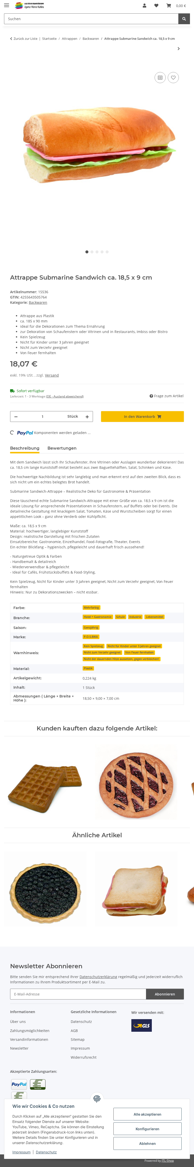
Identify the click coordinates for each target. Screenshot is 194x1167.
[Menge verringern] (15, 416)
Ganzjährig (91, 627)
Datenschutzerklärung (98, 976)
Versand (52, 375)
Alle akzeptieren (147, 1114)
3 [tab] (97, 251)
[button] (144, 6)
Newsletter (19, 1048)
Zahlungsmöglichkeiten (30, 1030)
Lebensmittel (154, 617)
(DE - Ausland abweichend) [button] (65, 396)
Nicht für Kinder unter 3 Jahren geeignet (134, 646)
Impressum (21, 1152)
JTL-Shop (168, 1160)
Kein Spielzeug (93, 646)
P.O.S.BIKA (91, 637)
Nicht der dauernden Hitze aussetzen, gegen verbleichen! (121, 659)
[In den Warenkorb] (14, 65)
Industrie (135, 617)
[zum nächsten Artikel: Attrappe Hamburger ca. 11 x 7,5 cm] (179, 48)
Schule (120, 617)
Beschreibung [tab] (24, 448)
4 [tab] (102, 251)
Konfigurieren (147, 1129)
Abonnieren (165, 994)
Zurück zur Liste (25, 38)
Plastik (88, 668)
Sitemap (78, 1039)
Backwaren (38, 302)
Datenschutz (46, 1152)
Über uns (18, 1021)
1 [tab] (86, 251)
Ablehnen (147, 1143)
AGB (74, 1030)
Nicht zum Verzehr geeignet (102, 652)
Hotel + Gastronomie (97, 617)
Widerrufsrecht (83, 1057)
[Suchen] (184, 18)
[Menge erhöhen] (87, 416)
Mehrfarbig (91, 607)
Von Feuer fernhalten (139, 652)
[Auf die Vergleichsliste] (160, 77)
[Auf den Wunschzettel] (173, 77)
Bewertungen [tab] (62, 448)
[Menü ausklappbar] (6, 3)
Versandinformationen (29, 1039)
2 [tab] (91, 251)
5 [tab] (107, 251)
